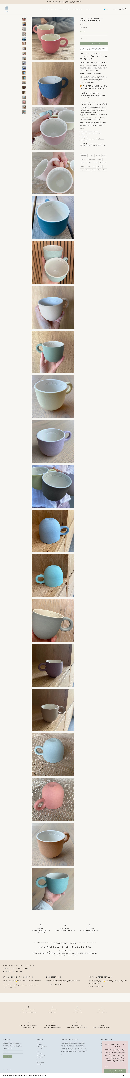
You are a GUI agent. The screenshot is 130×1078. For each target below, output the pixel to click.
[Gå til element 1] (24, 19)
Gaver (67, 9)
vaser (62, 2)
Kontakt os (39, 1042)
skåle (58, 2)
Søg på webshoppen (42, 1046)
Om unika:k (39, 1044)
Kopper (47, 9)
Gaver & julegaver (41, 1055)
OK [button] (123, 1075)
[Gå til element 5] (24, 39)
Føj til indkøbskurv (94, 43)
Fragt (38, 1051)
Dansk (114, 9)
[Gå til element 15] (24, 87)
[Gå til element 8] (24, 53)
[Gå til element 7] (24, 48)
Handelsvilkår (40, 1048)
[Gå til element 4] (24, 34)
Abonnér (7, 1056)
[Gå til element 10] (24, 63)
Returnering (39, 1053)
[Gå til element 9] (24, 58)
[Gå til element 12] (24, 73)
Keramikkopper (53, 2)
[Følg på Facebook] (4, 1069)
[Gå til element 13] (24, 78)
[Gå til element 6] (24, 44)
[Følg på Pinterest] (11, 1069)
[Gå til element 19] (24, 107)
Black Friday (39, 1064)
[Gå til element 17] (24, 97)
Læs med (88, 9)
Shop (41, 9)
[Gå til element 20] (24, 112)
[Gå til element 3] (24, 29)
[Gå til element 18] (24, 102)
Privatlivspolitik (40, 1057)
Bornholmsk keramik (57, 9)
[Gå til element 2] (24, 24)
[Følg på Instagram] (7, 1069)
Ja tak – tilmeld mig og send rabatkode (115, 1071)
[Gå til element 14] (24, 83)
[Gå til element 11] (24, 68)
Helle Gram (101, 139)
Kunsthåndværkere (77, 9)
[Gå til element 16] (24, 92)
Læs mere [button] (49, 1075)
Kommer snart (40, 1062)
